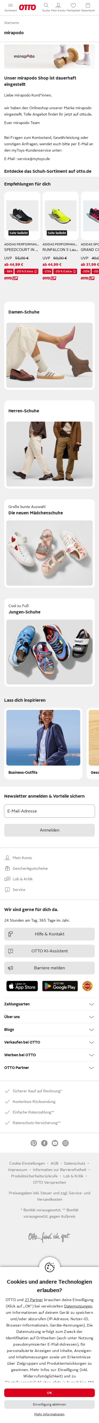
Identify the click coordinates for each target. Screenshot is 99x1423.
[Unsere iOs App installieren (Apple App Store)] (22, 986)
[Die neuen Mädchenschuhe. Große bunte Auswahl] (49, 543)
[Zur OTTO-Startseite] (27, 7)
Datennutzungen (78, 1306)
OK (49, 1393)
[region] (49, 1345)
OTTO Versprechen (49, 1182)
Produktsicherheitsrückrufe (34, 1176)
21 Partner (34, 1300)
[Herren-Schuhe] (49, 444)
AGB (54, 1163)
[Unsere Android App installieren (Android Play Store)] (60, 986)
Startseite (11, 23)
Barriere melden (49, 968)
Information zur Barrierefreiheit (59, 1170)
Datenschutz (74, 1163)
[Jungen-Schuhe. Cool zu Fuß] (49, 642)
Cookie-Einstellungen (27, 1163)
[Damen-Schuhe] (49, 346)
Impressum (17, 1170)
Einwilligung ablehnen (49, 1404)
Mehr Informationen (49, 1414)
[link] (87, 986)
